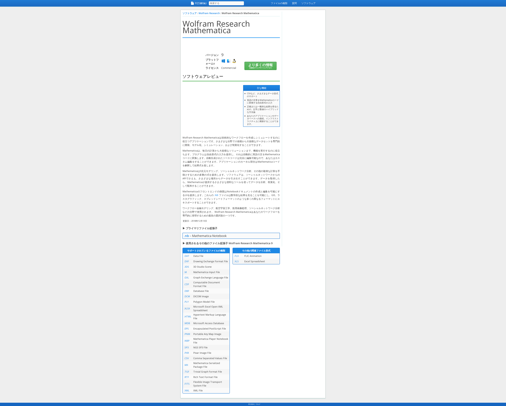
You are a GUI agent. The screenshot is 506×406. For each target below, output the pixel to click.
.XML (186, 390)
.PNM (187, 334)
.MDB (187, 323)
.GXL (186, 277)
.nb (186, 236)
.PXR (186, 352)
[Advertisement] (231, 46)
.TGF (186, 371)
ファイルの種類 (279, 3)
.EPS (186, 328)
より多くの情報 (260, 65)
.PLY (186, 301)
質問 (294, 3)
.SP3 (186, 347)
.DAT (186, 256)
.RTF (186, 377)
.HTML (187, 316)
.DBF (186, 291)
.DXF (186, 261)
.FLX (236, 256)
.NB (216, 195)
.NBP (186, 340)
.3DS (186, 266)
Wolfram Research (209, 13)
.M (185, 272)
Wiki (200, 3)
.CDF (186, 284)
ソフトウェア (308, 3)
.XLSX (187, 308)
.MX (186, 365)
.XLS (236, 261)
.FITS (186, 383)
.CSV (186, 358)
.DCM (187, 296)
